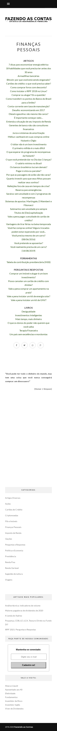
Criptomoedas (11, 515)
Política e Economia (14, 550)
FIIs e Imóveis (11, 521)
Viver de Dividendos (14, 708)
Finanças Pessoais (13, 527)
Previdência (10, 556)
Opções (8, 539)
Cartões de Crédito (13, 509)
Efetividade (10, 693)
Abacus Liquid (11, 686)
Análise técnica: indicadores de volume (22, 605)
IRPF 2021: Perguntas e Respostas (20, 629)
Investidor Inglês (12, 705)
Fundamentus (11, 697)
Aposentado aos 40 (13, 689)
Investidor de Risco (13, 701)
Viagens (8, 579)
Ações (8, 503)
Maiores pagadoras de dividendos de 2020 (24, 610)
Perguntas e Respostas (15, 544)
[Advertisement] (28, 438)
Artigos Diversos (12, 498)
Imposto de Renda (13, 533)
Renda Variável (12, 568)
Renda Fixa (10, 562)
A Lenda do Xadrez (13, 615)
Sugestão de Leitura (14, 574)
